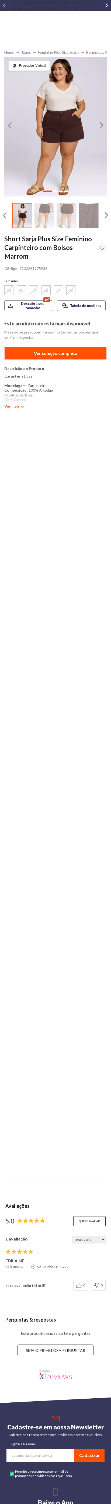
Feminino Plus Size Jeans (58, 52)
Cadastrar (89, 1455)
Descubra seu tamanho (32, 305)
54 (58, 290)
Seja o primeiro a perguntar (55, 1350)
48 (21, 290)
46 (9, 290)
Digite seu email (23, 1444)
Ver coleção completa (55, 353)
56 (71, 290)
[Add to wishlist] (102, 248)
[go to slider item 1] (44, 215)
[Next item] (107, 5)
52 (46, 290)
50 (34, 290)
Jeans (26, 52)
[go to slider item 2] (67, 215)
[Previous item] (4, 5)
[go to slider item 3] (89, 215)
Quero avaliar (89, 1221)
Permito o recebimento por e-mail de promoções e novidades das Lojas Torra (43, 1473)
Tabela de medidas (85, 306)
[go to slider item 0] (22, 215)
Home (9, 52)
